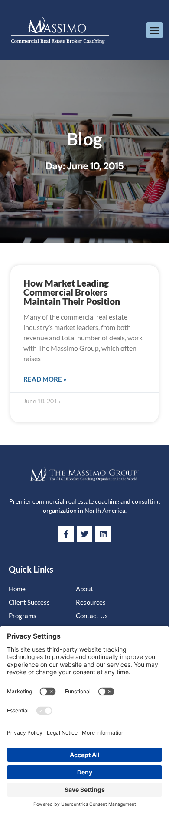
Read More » (44, 379)
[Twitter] (84, 534)
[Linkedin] (103, 534)
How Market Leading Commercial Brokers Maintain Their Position (71, 291)
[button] (154, 30)
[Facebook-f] (66, 534)
